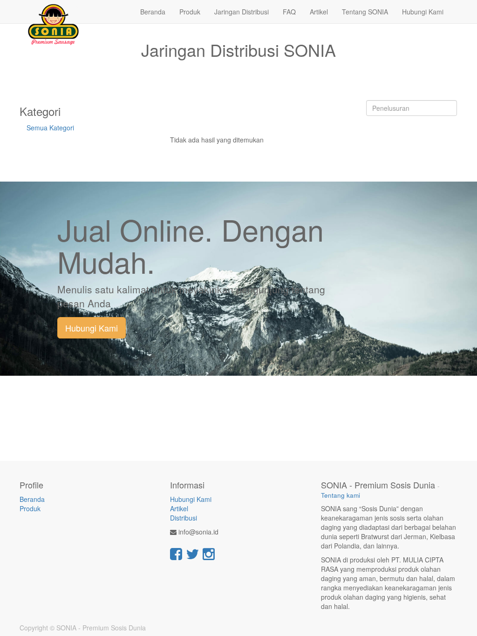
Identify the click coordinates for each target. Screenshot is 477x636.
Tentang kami (340, 495)
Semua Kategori (50, 127)
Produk (30, 508)
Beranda (32, 499)
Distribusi (183, 517)
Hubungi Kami (91, 328)
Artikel (179, 508)
